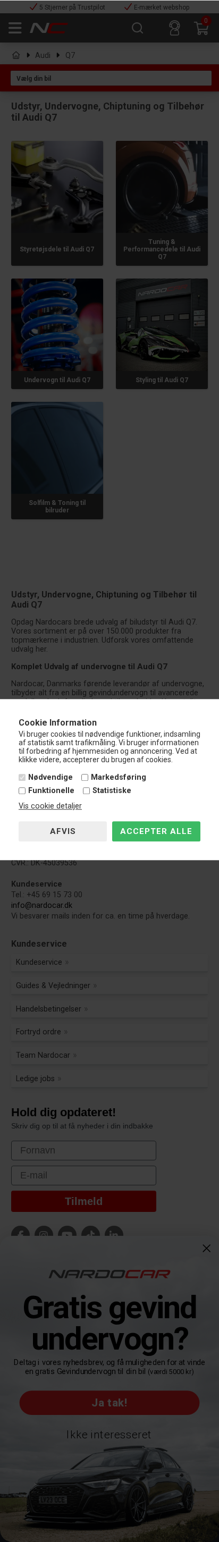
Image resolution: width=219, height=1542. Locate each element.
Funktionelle (51, 791)
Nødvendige (50, 777)
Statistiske (111, 791)
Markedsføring (118, 777)
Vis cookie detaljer (50, 806)
